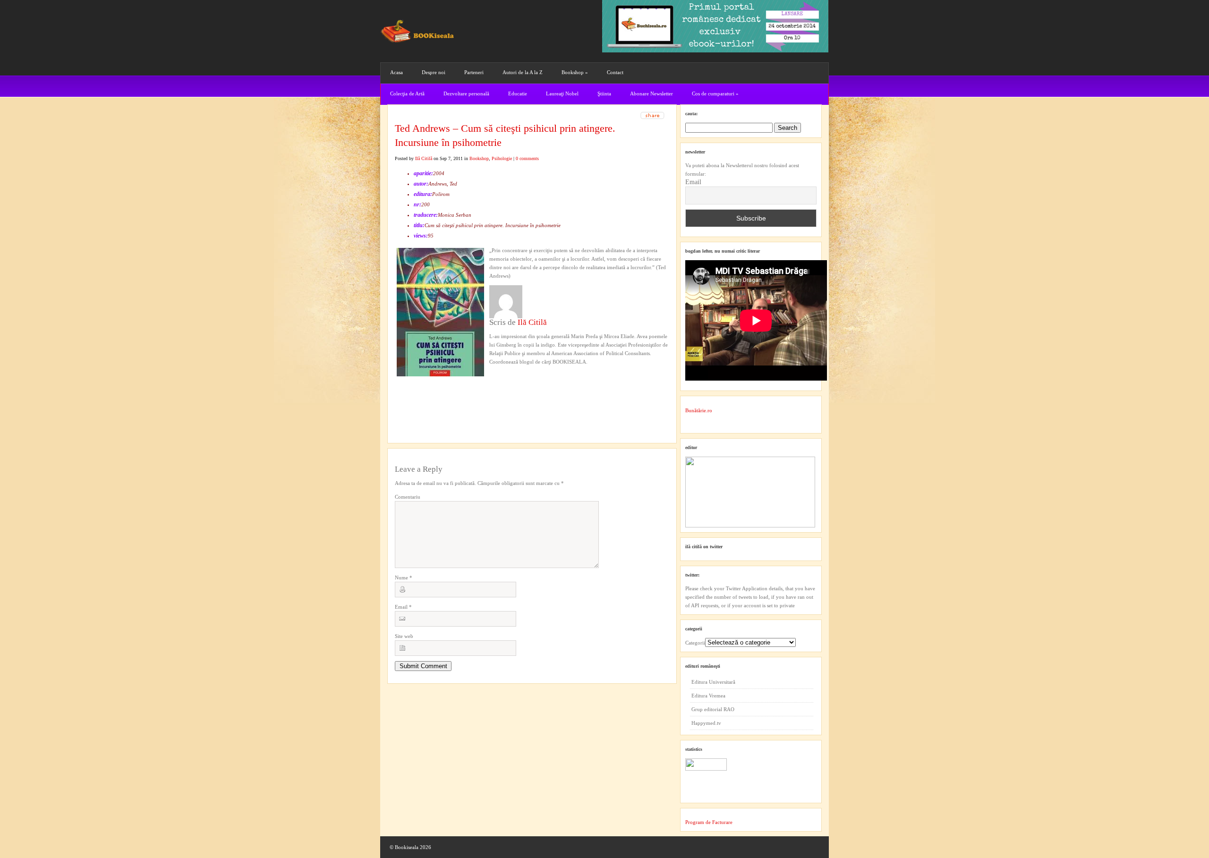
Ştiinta (604, 93)
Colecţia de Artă (407, 93)
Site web (404, 636)
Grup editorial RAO (712, 709)
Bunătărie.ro (698, 410)
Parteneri (474, 72)
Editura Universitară (713, 682)
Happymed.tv (706, 723)
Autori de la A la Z (522, 72)
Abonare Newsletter (651, 93)
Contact (615, 72)
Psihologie (502, 158)
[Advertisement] (445, 393)
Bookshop (575, 72)
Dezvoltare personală (466, 93)
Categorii (695, 643)
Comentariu (407, 497)
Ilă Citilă (423, 158)
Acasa (396, 72)
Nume (403, 577)
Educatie (517, 93)
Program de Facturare (708, 822)
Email (403, 607)
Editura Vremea (708, 695)
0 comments (527, 158)
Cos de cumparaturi (715, 93)
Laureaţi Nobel (562, 93)
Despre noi (433, 72)
